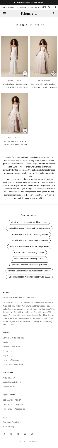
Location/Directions (11, 360)
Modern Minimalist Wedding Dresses (29, 259)
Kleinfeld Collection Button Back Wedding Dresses (29, 228)
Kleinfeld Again (20, 7)
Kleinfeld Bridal (7, 7)
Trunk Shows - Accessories (14, 409)
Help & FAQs (8, 356)
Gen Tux (40, 7)
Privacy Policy (8, 426)
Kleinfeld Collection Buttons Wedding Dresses (29, 234)
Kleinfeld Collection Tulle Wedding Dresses (29, 265)
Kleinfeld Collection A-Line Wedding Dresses (29, 222)
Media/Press (8, 342)
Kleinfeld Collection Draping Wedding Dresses (29, 240)
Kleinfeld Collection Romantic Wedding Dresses (29, 246)
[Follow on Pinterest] (18, 434)
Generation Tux (9, 387)
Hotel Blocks (32, 7)
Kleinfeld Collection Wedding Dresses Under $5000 (29, 277)
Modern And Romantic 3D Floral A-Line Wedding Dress (15, 143)
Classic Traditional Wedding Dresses (29, 252)
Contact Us (7, 351)
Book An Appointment (12, 400)
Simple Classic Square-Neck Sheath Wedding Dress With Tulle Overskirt (15, 86)
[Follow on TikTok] (32, 434)
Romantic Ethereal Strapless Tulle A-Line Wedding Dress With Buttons (43, 86)
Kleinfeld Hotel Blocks (12, 382)
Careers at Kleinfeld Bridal (13, 338)
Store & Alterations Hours (13, 365)
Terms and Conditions (12, 422)
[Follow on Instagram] (11, 434)
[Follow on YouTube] (25, 434)
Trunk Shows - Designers (13, 404)
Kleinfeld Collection (15, 80)
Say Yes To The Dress (11, 347)
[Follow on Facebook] (4, 434)
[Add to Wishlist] (25, 73)
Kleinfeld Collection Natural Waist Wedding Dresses (29, 271)
